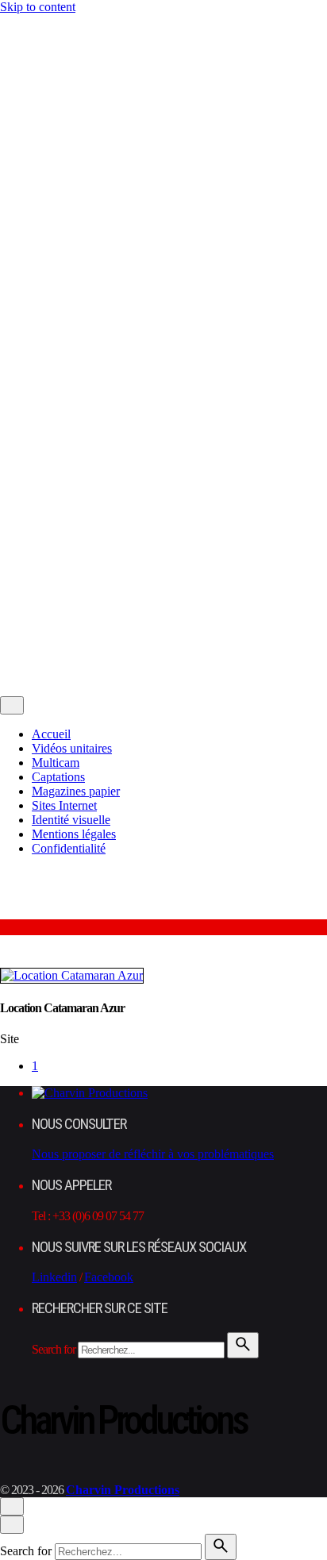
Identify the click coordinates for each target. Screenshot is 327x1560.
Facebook (108, 1277)
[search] (243, 1345)
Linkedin (54, 1277)
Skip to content (37, 6)
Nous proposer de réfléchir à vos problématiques (153, 1154)
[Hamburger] (7, 24)
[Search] (47, 671)
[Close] (12, 52)
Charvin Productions (133, 556)
